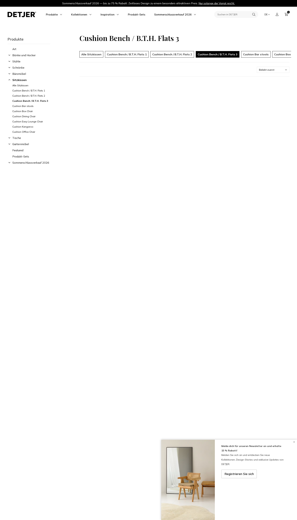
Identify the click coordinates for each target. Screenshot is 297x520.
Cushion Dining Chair (24, 116)
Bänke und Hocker (24, 55)
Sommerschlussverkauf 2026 (173, 14)
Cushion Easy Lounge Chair (27, 121)
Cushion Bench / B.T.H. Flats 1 (28, 90)
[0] (286, 14)
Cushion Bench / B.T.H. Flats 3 (30, 100)
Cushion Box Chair (22, 111)
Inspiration (107, 14)
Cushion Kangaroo (22, 126)
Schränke (18, 67)
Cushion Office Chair (23, 131)
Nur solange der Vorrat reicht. (217, 3)
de (266, 14)
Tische (16, 138)
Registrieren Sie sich (239, 474)
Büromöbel (19, 73)
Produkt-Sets (136, 14)
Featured (17, 150)
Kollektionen (79, 14)
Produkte (52, 14)
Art (14, 49)
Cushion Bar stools (23, 106)
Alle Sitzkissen (20, 85)
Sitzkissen (19, 80)
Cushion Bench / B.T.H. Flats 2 (28, 95)
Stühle (16, 61)
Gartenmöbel (20, 144)
